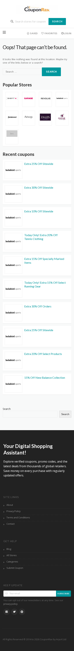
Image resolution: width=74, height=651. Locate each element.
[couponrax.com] (37, 9)
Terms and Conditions (18, 517)
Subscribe (63, 593)
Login (67, 33)
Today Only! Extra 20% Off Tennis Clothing (41, 236)
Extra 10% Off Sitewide (38, 211)
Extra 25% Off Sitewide (38, 163)
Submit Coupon (14, 567)
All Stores (11, 555)
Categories (12, 561)
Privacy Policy (13, 511)
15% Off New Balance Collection (44, 377)
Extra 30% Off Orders (37, 306)
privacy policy (10, 603)
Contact (10, 523)
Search (57, 21)
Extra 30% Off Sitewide (38, 187)
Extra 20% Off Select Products (43, 353)
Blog (8, 549)
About (9, 504)
